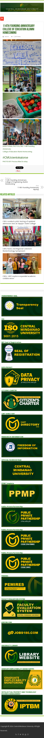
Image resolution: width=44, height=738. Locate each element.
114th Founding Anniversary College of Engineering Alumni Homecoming (16, 181)
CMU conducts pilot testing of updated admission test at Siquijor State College (19, 222)
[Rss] (16, 734)
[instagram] (28, 734)
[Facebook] (18, 734)
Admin (7, 36)
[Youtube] (25, 734)
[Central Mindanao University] (22, 7)
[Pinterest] (23, 734)
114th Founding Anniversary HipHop (28, 187)
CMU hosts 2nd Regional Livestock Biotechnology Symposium (17, 250)
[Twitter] (20, 734)
